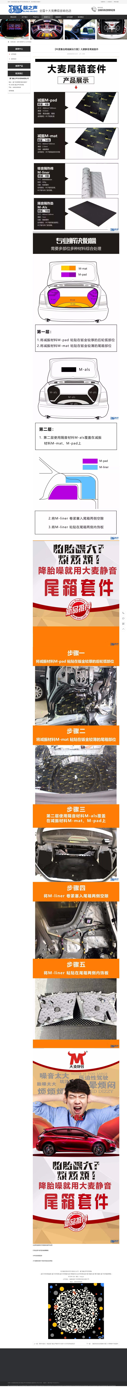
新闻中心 (47, 17)
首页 (18, 42)
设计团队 (10, 1381)
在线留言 (109, 1)
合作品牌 (70, 17)
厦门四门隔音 (88, 1274)
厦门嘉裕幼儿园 (29, 1361)
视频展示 (58, 17)
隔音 (22, 1378)
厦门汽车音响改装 (46, 1274)
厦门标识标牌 (19, 1361)
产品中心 (36, 17)
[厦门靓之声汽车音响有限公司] (40, 9)
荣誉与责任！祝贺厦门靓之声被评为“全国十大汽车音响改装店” (57, 1343)
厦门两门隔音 (96, 1274)
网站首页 (13, 17)
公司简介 (10, 1375)
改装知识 (13, 59)
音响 (22, 1375)
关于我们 (25, 17)
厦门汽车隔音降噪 (106, 1274)
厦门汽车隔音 (64, 1274)
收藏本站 (103, 1)
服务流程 (10, 1384)
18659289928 (123, 613)
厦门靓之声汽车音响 (86, 1271)
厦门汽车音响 (56, 1274)
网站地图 (116, 1)
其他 (22, 1381)
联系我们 (81, 17)
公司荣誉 (10, 1378)
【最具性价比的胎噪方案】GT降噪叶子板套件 (105, 1343)
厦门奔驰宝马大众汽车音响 (76, 1274)
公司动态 (28, 42)
